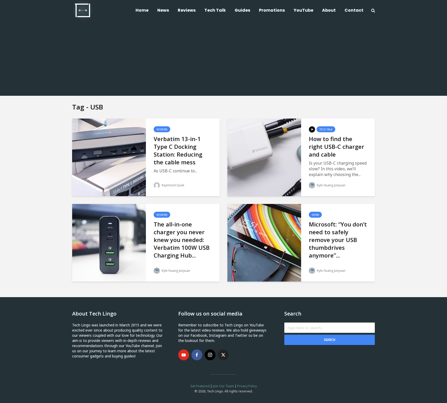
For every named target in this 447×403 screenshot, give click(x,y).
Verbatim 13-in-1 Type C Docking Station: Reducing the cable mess (178, 150)
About (329, 10)
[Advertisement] (223, 59)
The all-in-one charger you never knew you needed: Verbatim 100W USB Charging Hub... (182, 239)
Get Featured (200, 386)
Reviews (187, 10)
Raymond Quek (172, 185)
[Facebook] (196, 354)
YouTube (303, 10)
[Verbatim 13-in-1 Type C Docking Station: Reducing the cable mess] (109, 157)
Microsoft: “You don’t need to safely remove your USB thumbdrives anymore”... (338, 239)
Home (142, 10)
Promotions (272, 10)
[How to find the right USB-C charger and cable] (264, 157)
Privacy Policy (247, 386)
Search (329, 340)
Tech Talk (215, 10)
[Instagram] (210, 354)
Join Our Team (223, 386)
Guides (242, 10)
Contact (354, 10)
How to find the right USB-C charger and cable (336, 146)
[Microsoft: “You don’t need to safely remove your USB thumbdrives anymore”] (264, 242)
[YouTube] (183, 354)
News (163, 10)
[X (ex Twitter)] (223, 354)
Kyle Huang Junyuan (330, 185)
